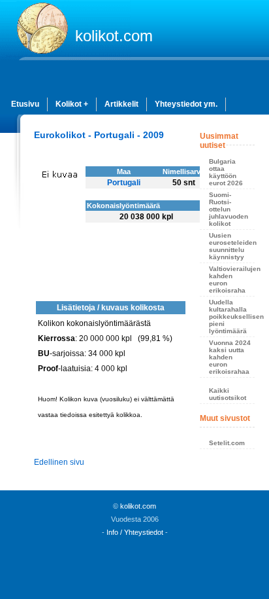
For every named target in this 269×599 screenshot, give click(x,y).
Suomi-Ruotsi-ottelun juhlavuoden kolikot (228, 209)
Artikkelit (121, 104)
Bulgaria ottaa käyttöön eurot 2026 (226, 172)
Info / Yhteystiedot (134, 532)
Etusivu (25, 104)
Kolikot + (71, 104)
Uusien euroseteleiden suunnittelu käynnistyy (232, 246)
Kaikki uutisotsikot (227, 394)
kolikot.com (114, 36)
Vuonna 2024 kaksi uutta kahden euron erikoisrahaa (230, 357)
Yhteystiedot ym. (186, 104)
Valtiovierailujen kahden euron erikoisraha (232, 279)
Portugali (123, 182)
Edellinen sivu (59, 462)
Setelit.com (227, 442)
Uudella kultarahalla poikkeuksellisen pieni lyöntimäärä (232, 317)
